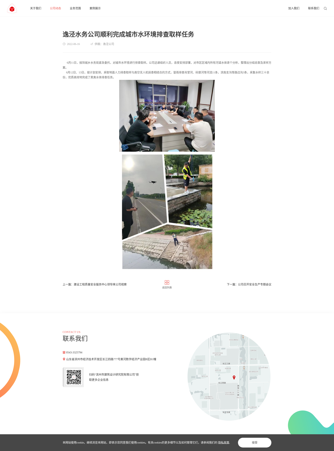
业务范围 (75, 8)
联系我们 (313, 8)
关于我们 (35, 8)
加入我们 (293, 8)
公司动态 (55, 8)
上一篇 (95, 284)
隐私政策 (223, 442)
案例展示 (95, 8)
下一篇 (249, 284)
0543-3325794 (74, 352)
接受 (254, 442)
